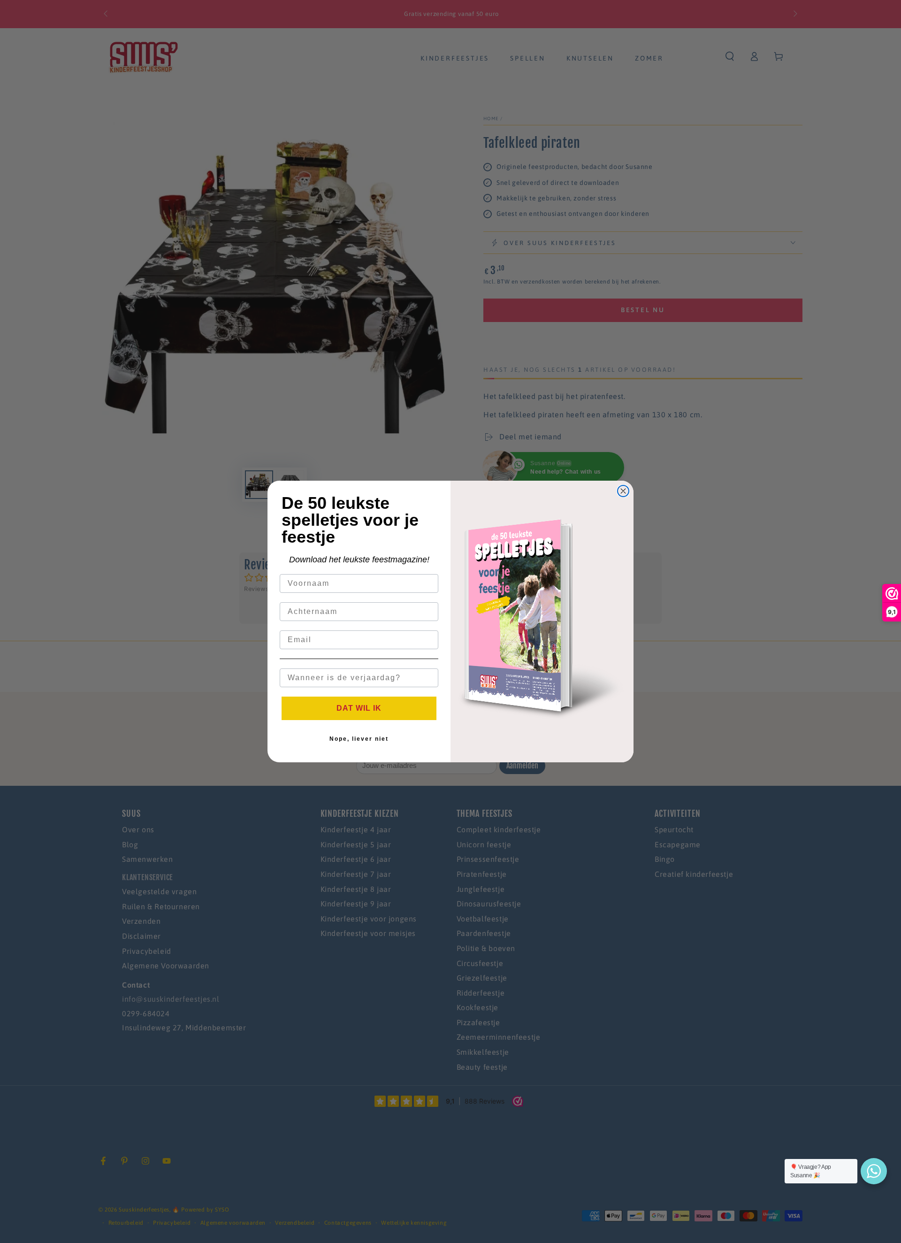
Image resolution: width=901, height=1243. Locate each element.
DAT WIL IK (359, 708)
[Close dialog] (623, 491)
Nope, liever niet (359, 739)
